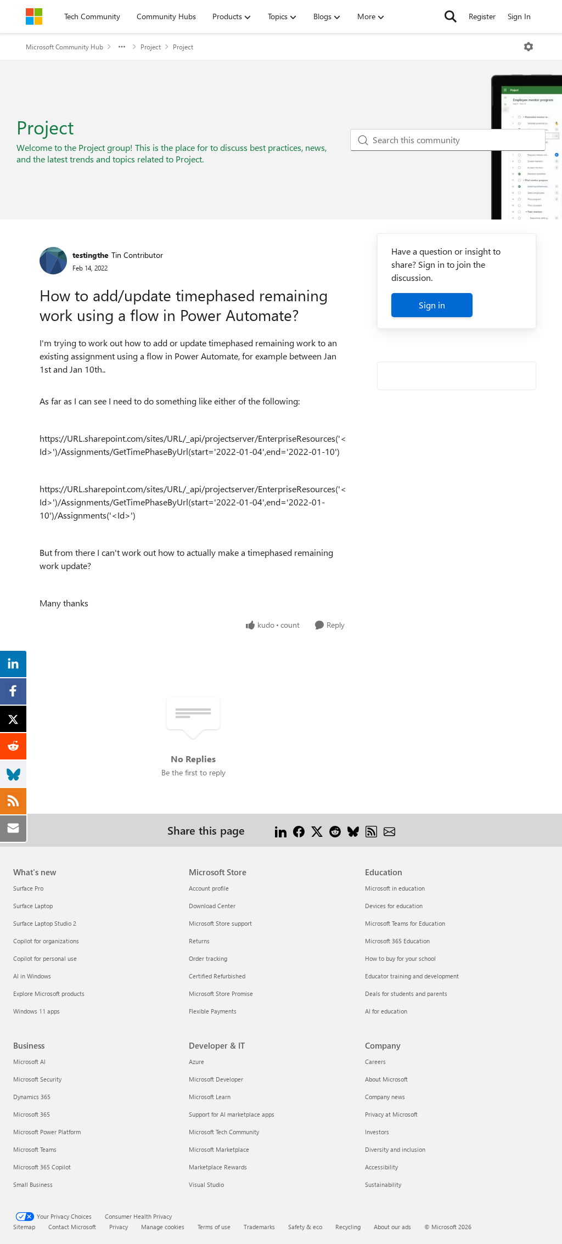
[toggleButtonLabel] (528, 46)
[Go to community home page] (34, 16)
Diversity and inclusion (395, 1149)
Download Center (212, 906)
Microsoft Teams (35, 1149)
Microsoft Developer (216, 1079)
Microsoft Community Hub (64, 46)
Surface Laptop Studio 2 (44, 923)
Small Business (33, 1184)
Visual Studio (206, 1184)
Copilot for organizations (46, 941)
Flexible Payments (213, 1011)
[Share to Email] (389, 830)
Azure (196, 1061)
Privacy (118, 1227)
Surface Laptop (33, 906)
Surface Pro (28, 888)
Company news (385, 1097)
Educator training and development (412, 976)
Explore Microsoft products (49, 993)
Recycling (348, 1227)
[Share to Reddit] (335, 830)
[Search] (450, 16)
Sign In (519, 16)
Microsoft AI (29, 1061)
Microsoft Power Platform (47, 1132)
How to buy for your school (400, 958)
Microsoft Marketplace (219, 1149)
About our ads (392, 1227)
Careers (375, 1061)
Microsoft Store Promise (221, 993)
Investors (377, 1132)
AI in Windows (32, 976)
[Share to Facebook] (299, 830)
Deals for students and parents (406, 993)
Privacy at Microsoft (391, 1114)
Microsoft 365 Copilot (42, 1167)
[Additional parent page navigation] (121, 46)
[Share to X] (317, 830)
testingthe (90, 255)
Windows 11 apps (36, 1011)
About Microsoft (386, 1079)
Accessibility (381, 1167)
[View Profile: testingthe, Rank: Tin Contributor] (53, 260)
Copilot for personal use (45, 958)
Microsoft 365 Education (397, 941)
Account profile (209, 888)
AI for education (386, 1011)
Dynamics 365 (31, 1097)
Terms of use (214, 1227)
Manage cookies (162, 1227)
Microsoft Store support (220, 923)
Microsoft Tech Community (224, 1132)
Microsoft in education (395, 888)
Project (150, 46)
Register (482, 16)
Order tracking (208, 958)
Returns (199, 941)
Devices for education (394, 906)
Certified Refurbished (217, 976)
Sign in (432, 305)
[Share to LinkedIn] (280, 830)
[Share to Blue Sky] (353, 830)
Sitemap (24, 1227)
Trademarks (259, 1227)
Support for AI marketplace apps (231, 1114)
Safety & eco (305, 1227)
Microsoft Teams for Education (405, 923)
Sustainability (383, 1184)
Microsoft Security (37, 1079)
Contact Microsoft (72, 1227)
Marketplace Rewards (218, 1167)
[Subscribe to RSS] (371, 830)
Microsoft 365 (31, 1114)
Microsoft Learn (210, 1097)
